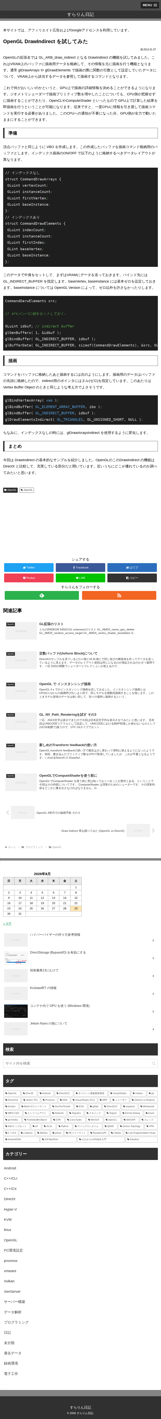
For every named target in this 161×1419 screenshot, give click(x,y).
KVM (8, 1220)
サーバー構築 (14, 1302)
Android (10, 1168)
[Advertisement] (80, 523)
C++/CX (10, 1189)
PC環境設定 (13, 1250)
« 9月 (7, 924)
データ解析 (13, 1312)
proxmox (10, 1261)
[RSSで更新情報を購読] (119, 595)
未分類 (9, 1343)
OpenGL (11, 490)
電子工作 (11, 1374)
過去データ (13, 1353)
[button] (132, 578)
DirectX (10, 1199)
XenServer (12, 1292)
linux (7, 1230)
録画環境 (11, 1363)
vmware (10, 1271)
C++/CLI (10, 1178)
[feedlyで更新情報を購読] (42, 595)
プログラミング (16, 1322)
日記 (7, 1332)
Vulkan (9, 1281)
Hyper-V (10, 1209)
